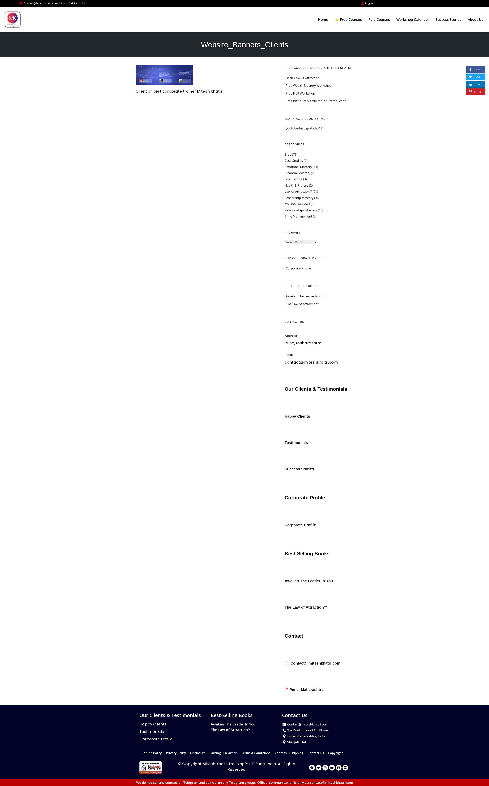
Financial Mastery (297, 173)
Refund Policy (152, 753)
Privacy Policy (176, 753)
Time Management (298, 216)
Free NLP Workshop (300, 93)
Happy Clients (153, 724)
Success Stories (448, 19)
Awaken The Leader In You (305, 296)
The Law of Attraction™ (303, 304)
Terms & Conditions (255, 753)
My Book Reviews (297, 204)
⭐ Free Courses (348, 19)
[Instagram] (325, 768)
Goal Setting (293, 179)
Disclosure (198, 753)
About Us (475, 19)
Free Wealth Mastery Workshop (309, 85)
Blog (288, 154)
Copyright (335, 753)
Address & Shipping (288, 753)
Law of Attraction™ (298, 191)
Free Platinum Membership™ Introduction (316, 101)
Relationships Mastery (301, 210)
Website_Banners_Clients (244, 44)
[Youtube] (332, 768)
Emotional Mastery (298, 167)
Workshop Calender (412, 19)
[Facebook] (312, 768)
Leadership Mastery (299, 198)
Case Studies (294, 160)
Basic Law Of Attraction (303, 78)
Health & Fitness (296, 185)
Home (323, 19)
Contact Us (316, 753)
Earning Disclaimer (223, 753)
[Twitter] (318, 768)
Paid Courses (379, 19)
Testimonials (151, 731)
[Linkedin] (339, 768)
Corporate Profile (298, 268)
